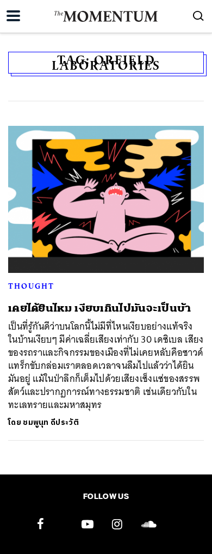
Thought (31, 286)
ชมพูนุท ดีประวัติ (51, 422)
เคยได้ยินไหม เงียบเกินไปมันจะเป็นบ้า (99, 308)
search (198, 16)
